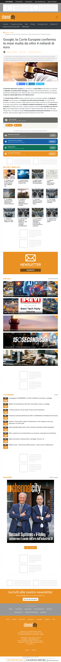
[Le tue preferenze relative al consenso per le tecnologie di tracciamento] (53, 660)
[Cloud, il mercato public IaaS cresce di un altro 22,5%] (23, 174)
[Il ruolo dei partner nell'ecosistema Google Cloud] (52, 174)
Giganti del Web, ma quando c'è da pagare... (52, 220)
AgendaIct (43, 612)
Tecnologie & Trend (42, 24)
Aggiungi (52, 141)
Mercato (55, 80)
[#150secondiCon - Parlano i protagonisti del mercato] (30, 341)
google (10, 125)
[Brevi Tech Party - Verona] (30, 306)
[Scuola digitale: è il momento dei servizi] (30, 358)
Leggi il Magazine (30, 547)
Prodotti (33, 24)
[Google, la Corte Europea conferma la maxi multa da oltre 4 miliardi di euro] (9, 174)
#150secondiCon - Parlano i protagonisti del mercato (19, 347)
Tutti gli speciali (53, 278)
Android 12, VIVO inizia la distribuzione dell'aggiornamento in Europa (23, 202)
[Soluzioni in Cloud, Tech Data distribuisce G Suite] (9, 212)
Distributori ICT (54, 24)
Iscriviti (53, 135)
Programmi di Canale (16, 24)
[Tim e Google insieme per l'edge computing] (52, 193)
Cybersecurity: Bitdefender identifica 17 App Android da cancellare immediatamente (22, 222)
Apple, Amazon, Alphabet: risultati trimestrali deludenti (37, 181)
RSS (54, 619)
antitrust (19, 125)
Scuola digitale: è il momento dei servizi (16, 364)
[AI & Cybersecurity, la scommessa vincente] (30, 289)
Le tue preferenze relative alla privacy (37, 660)
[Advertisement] (32, 583)
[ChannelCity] (8, 17)
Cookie (27, 650)
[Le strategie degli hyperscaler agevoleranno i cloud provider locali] (9, 193)
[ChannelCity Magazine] (30, 511)
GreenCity (49, 609)
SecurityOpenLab (40, 1)
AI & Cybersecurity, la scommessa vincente (16, 295)
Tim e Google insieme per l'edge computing (51, 201)
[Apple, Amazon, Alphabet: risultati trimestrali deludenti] (37, 174)
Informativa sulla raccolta (15, 660)
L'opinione (5, 24)
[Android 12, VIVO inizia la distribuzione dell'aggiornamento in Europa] (23, 193)
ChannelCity (19, 1)
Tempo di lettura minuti (35, 52)
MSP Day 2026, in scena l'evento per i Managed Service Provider (23, 330)
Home (7, 32)
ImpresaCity (28, 1)
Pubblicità (47, 619)
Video (26, 24)
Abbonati (52, 153)
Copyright (39, 619)
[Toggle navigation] (57, 17)
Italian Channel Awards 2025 (12, 26)
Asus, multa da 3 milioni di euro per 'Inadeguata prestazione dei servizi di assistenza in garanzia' (37, 222)
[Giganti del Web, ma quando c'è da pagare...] (52, 212)
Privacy (34, 650)
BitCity (11, 609)
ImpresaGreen (19, 612)
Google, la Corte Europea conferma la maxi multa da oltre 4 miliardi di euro (9, 183)
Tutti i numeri (53, 477)
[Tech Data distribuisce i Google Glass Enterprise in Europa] (37, 193)
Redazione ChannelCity (11, 52)
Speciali (14, 619)
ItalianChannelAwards (31, 612)
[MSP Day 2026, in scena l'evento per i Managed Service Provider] (30, 323)
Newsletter (26, 26)
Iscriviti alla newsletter (30, 599)
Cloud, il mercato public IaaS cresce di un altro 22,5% (23, 181)
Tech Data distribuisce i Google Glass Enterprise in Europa (37, 201)
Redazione (31, 619)
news (11, 32)
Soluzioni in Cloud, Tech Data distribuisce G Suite (8, 220)
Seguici (53, 147)
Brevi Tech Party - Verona (12, 313)
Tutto (56, 394)
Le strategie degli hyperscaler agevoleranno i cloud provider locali (9, 201)
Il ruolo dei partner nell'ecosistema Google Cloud (50, 182)
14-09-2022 (23, 52)
